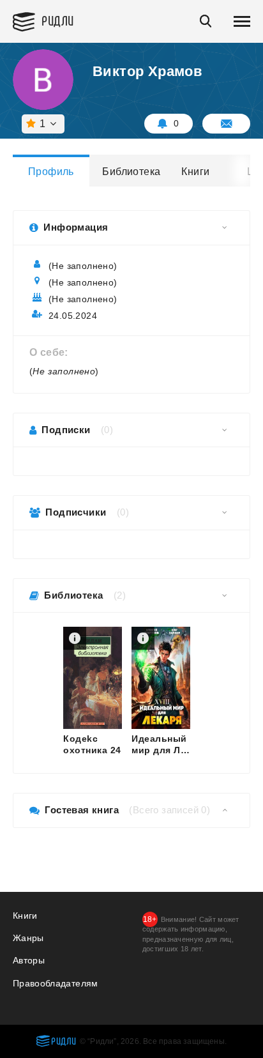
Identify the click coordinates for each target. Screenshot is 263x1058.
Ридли (57, 20)
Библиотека (130, 171)
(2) (120, 595)
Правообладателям (55, 983)
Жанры (28, 938)
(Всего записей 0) (169, 809)
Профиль (51, 171)
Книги (195, 171)
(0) (107, 429)
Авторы (29, 960)
